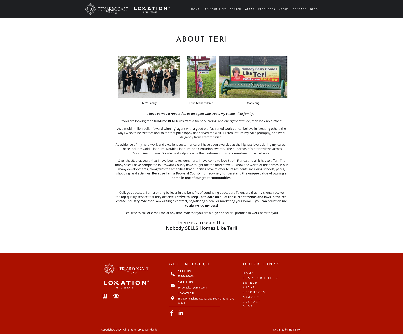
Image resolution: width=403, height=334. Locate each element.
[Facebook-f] (171, 313)
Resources (266, 9)
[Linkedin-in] (180, 313)
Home (195, 9)
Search (235, 9)
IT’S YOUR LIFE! (215, 9)
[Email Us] (172, 285)
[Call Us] (172, 273)
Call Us (184, 271)
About (284, 9)
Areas (249, 9)
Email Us (185, 282)
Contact (299, 9)
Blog (314, 9)
